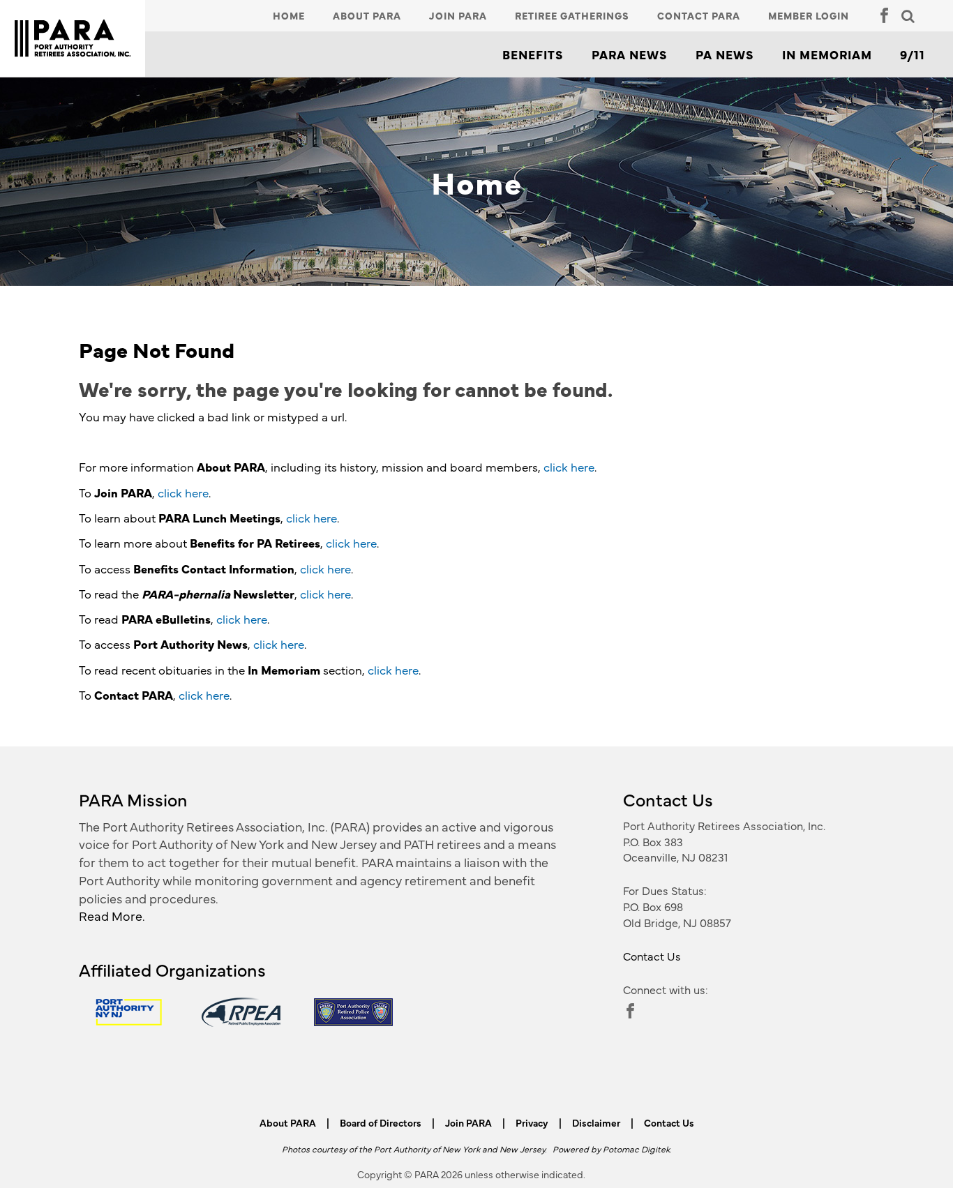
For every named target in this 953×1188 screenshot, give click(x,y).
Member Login (808, 15)
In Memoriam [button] (827, 54)
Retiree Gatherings (572, 15)
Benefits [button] (533, 54)
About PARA (367, 15)
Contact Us (652, 955)
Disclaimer (596, 1122)
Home (289, 15)
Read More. (112, 915)
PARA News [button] (630, 54)
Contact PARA (698, 15)
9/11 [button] (912, 54)
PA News (725, 54)
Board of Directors (380, 1122)
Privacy (532, 1122)
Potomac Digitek (636, 1149)
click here (568, 466)
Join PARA (458, 15)
